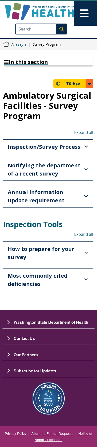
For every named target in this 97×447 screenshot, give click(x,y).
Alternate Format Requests (52, 433)
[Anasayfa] (39, 11)
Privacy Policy (15, 433)
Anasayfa (19, 44)
